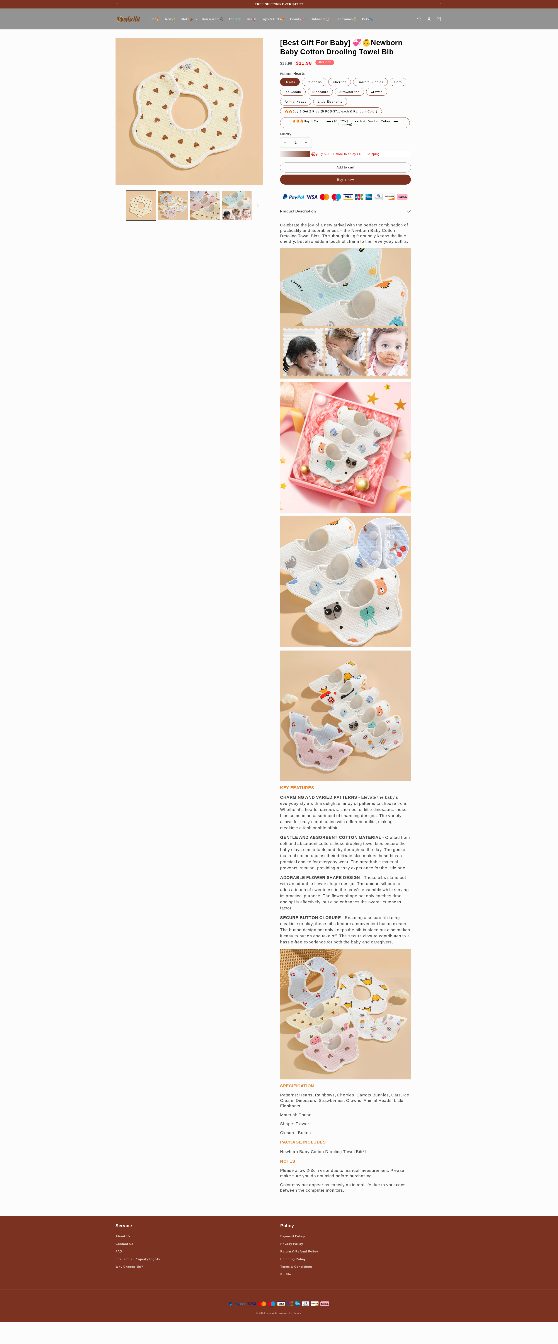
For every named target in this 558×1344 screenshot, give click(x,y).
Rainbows (314, 82)
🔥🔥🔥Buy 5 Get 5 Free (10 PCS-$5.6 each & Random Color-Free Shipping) (345, 122)
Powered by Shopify (290, 1313)
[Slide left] (120, 205)
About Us (123, 1236)
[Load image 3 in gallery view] (205, 205)
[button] (188, 19)
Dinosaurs (320, 91)
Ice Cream (293, 91)
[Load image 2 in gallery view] (173, 205)
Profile (285, 1274)
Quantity (285, 134)
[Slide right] (258, 205)
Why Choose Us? (129, 1266)
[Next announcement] (441, 4)
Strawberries (349, 91)
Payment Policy (292, 1236)
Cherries (339, 82)
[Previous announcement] (117, 4)
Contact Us (124, 1243)
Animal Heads (295, 101)
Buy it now (345, 180)
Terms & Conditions (296, 1266)
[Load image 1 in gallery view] (141, 205)
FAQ (119, 1251)
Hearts (290, 82)
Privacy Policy (291, 1243)
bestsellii (272, 1313)
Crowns (377, 91)
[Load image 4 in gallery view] (237, 205)
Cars (398, 82)
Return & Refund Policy (299, 1251)
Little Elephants (330, 101)
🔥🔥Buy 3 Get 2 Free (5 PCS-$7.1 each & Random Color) (331, 111)
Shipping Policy (293, 1259)
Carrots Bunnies (370, 82)
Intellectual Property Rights (138, 1259)
